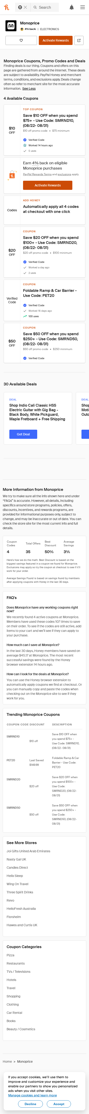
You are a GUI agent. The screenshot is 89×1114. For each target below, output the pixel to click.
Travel (11, 988)
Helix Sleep (15, 876)
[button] (82, 7)
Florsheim (14, 917)
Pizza (10, 955)
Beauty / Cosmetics (21, 1029)
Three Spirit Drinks (20, 892)
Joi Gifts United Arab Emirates (28, 851)
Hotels (11, 980)
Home (7, 1061)
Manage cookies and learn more (32, 1095)
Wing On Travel (17, 884)
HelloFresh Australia (21, 909)
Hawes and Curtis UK (22, 925)
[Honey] (7, 7)
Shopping (13, 996)
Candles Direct (17, 868)
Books (11, 1021)
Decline (30, 1104)
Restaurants (16, 963)
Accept (58, 1104)
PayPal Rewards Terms (37, 174)
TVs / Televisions (18, 972)
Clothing (13, 1004)
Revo (10, 900)
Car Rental (14, 1013)
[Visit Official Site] (79, 40)
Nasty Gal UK (16, 859)
